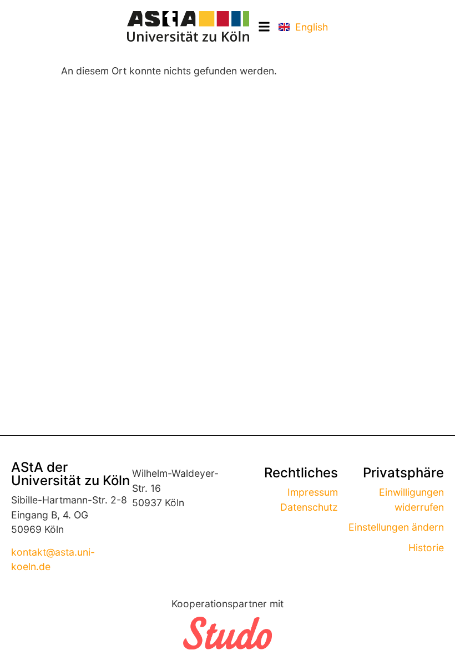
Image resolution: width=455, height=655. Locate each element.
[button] (264, 26)
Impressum (312, 492)
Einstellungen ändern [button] (396, 527)
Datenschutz (309, 507)
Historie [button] (426, 547)
